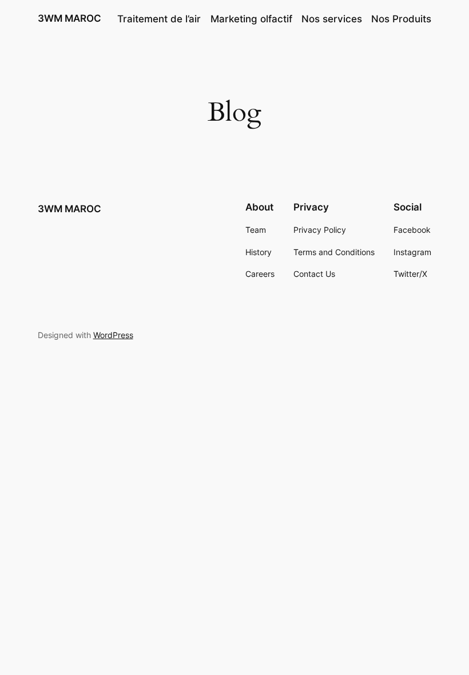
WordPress (113, 335)
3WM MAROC (69, 18)
